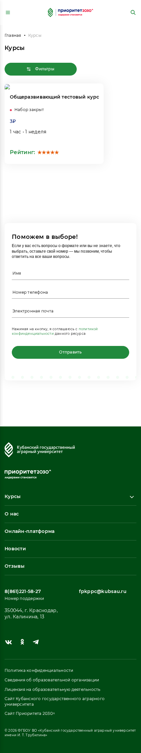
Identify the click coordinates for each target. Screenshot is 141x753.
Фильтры (44, 68)
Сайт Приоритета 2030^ (30, 713)
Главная (13, 35)
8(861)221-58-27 (23, 591)
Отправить (70, 352)
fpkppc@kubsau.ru (103, 591)
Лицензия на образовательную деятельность (53, 689)
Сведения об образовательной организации (52, 679)
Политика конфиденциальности (39, 670)
